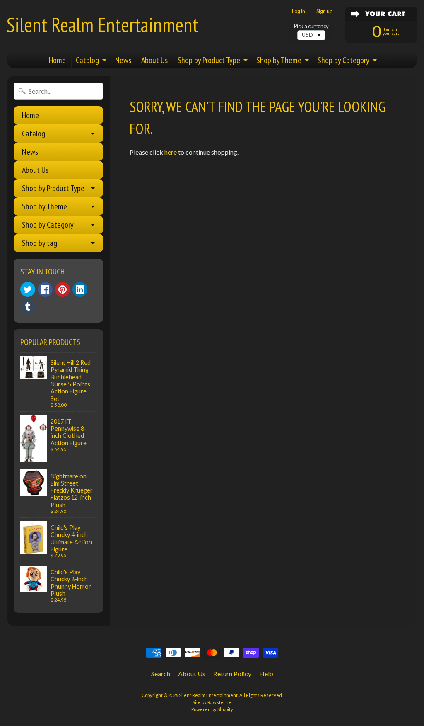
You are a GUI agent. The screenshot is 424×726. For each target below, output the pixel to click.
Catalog (87, 60)
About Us (154, 60)
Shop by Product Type (209, 60)
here (170, 152)
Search (160, 673)
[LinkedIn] (79, 289)
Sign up (324, 11)
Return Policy (232, 673)
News (123, 60)
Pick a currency (311, 26)
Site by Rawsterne (212, 702)
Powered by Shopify (212, 709)
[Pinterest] (62, 289)
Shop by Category (343, 60)
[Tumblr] (27, 306)
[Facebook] (45, 289)
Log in (298, 11)
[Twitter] (27, 289)
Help (266, 673)
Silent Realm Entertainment (102, 24)
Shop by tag (39, 243)
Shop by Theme (278, 60)
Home (57, 60)
